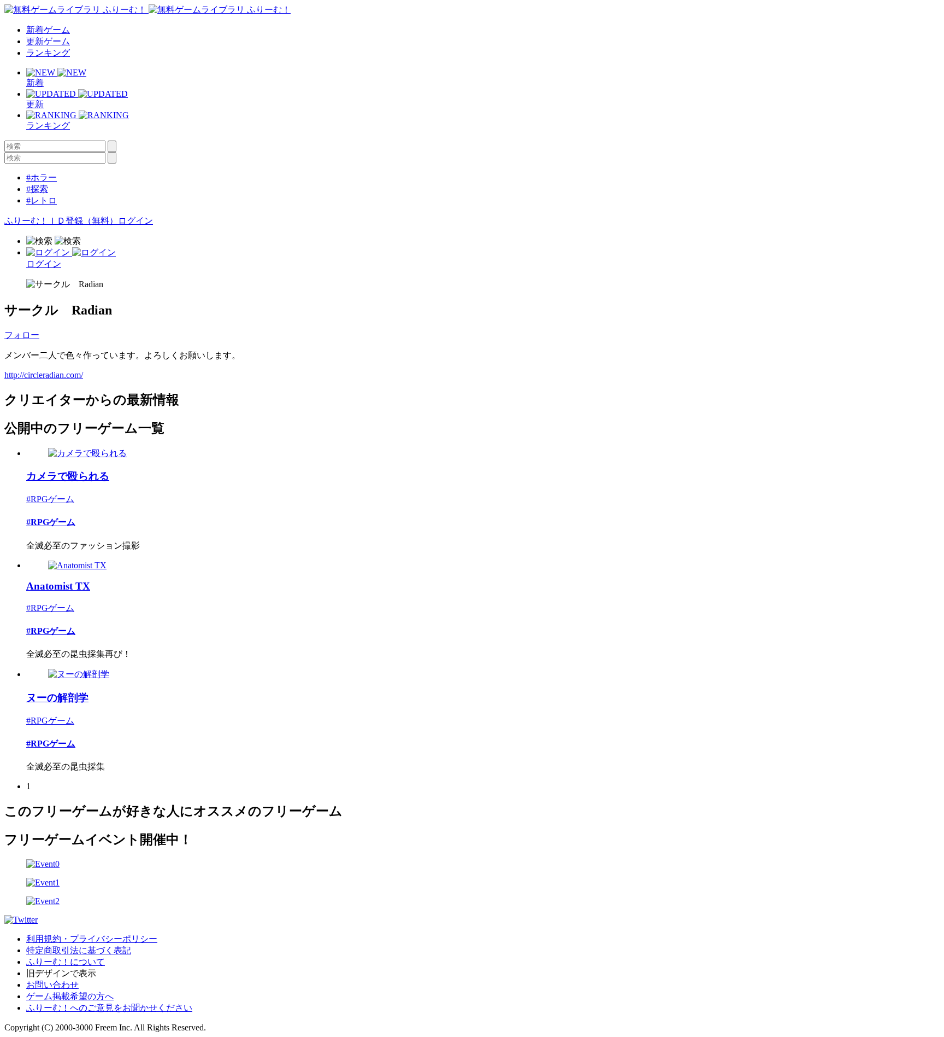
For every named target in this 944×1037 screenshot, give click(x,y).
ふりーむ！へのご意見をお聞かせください (109, 1007)
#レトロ (41, 200)
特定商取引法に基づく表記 (78, 950)
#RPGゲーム (50, 499)
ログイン (135, 220)
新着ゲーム (48, 29)
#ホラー (41, 177)
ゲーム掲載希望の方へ (70, 996)
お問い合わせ (52, 984)
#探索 (37, 189)
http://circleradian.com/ (43, 375)
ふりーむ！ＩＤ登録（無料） (61, 220)
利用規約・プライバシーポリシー (91, 938)
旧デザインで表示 (61, 973)
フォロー (21, 335)
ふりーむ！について (65, 961)
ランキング (48, 52)
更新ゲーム (48, 41)
